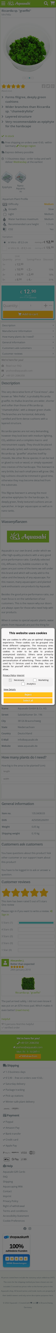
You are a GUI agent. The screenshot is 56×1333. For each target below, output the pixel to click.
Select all (28, 700)
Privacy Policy (9, 675)
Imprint (20, 675)
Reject (28, 694)
